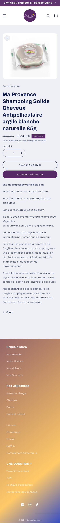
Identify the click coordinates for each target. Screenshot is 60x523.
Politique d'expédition (19, 485)
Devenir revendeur (17, 471)
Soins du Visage (16, 393)
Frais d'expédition (10, 141)
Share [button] (9, 312)
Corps (10, 407)
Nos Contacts (14, 375)
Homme (11, 425)
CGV (9, 478)
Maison (10, 439)
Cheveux (11, 400)
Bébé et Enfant (15, 414)
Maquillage (13, 432)
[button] (4, 15)
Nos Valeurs (13, 368)
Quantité (7, 146)
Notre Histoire (15, 361)
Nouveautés (13, 354)
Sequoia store (33, 520)
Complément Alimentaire (21, 453)
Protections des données (21, 492)
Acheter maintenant (30, 174)
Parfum (11, 446)
